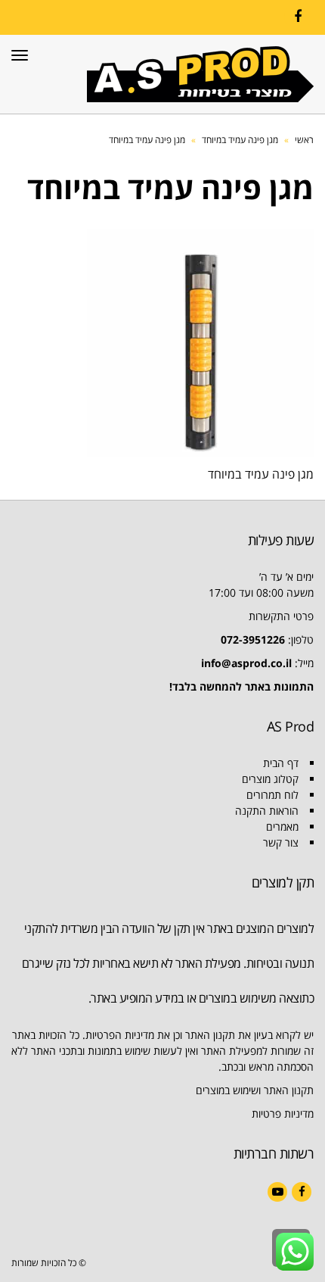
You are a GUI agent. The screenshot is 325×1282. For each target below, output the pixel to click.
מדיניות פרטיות (283, 1113)
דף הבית (281, 763)
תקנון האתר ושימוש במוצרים (255, 1090)
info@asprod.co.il (246, 663)
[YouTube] (277, 1192)
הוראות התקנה (267, 810)
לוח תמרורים (272, 795)
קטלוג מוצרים (270, 779)
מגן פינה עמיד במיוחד (240, 139)
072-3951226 (253, 639)
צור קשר (281, 842)
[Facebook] (297, 16)
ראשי (304, 139)
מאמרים (282, 826)
